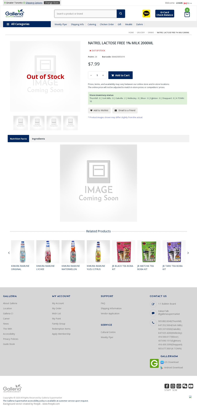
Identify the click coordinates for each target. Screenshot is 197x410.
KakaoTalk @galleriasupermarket (169, 312)
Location (7, 308)
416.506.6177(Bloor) (168, 336)
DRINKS (151, 32)
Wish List (56, 313)
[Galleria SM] (14, 13)
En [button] (188, 3)
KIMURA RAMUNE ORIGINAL (20, 267)
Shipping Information (111, 308)
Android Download (173, 367)
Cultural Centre (108, 332)
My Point (56, 318)
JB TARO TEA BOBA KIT (173, 267)
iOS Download (171, 362)
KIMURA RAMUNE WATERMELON (71, 267)
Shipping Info (77, 24)
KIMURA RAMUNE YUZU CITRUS (96, 267)
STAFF (168, 390)
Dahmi (139, 24)
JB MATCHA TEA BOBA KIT (145, 267)
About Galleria (10, 303)
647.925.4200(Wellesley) (170, 332)
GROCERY (141, 32)
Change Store (52, 2)
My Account (58, 303)
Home (131, 32)
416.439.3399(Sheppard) (170, 344)
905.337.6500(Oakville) (169, 329)
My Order (56, 308)
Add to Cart (122, 75)
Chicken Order (107, 24)
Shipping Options (34, 2)
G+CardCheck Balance (165, 13)
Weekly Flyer (61, 24)
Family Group (58, 323)
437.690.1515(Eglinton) (169, 340)
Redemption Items (61, 328)
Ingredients (38, 138)
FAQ (103, 303)
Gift (119, 24)
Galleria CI (8, 313)
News (6, 323)
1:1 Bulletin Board (167, 303)
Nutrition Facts (18, 138)
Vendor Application (110, 313)
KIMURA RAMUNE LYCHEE (45, 267)
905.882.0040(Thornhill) (169, 321)
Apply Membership (61, 333)
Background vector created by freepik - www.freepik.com (31, 403)
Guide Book (9, 344)
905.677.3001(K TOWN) (170, 348)
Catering (92, 24)
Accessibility (9, 333)
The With (7, 328)
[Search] (121, 13)
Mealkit (128, 24)
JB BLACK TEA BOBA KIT (122, 267)
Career (6, 318)
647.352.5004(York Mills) (170, 325)
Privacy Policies (10, 338)
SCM (174, 390)
